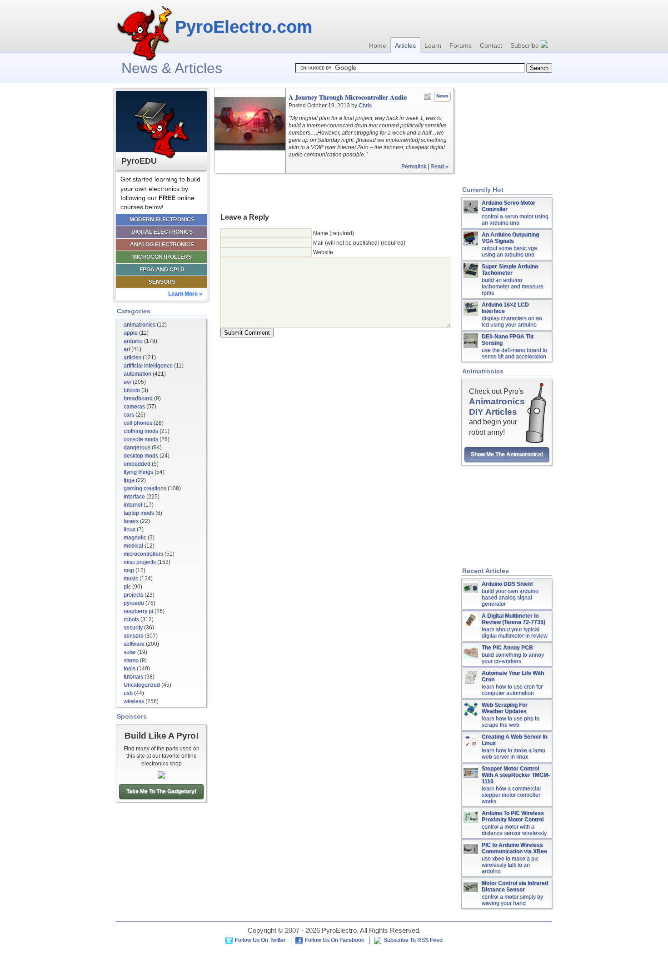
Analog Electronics (162, 244)
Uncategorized (142, 685)
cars (129, 415)
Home (377, 45)
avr (127, 382)
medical (133, 546)
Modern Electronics (162, 219)
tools (129, 668)
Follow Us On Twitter (260, 940)
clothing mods (141, 431)
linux (129, 529)
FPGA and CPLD (162, 270)
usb (128, 693)
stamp (131, 660)
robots (131, 619)
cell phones (138, 423)
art (127, 349)
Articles (405, 45)
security (133, 627)
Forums (460, 45)
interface (134, 496)
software (134, 644)
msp (129, 570)
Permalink (413, 166)
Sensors (162, 282)
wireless (134, 701)
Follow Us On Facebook (334, 940)
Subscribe (525, 45)
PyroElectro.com (243, 26)
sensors (133, 636)
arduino (133, 341)
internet (133, 505)
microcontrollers (143, 554)
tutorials (133, 677)
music (131, 578)
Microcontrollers (162, 257)
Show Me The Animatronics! (507, 454)
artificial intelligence (148, 365)
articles (132, 357)
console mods (141, 439)
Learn (432, 45)
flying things (138, 472)
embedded (137, 464)
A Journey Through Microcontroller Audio (348, 97)
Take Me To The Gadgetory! (161, 791)
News (442, 95)
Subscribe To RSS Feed (413, 940)
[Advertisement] (334, 192)
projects (133, 595)
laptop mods (139, 513)
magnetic (135, 537)
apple (131, 333)
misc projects (140, 562)
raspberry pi (138, 611)
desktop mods (141, 456)
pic (127, 587)
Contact (491, 45)
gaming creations (145, 488)
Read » (439, 166)
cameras (134, 406)
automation (137, 374)
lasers (131, 521)
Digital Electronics (162, 232)
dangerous (137, 447)
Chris (365, 105)
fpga (129, 480)
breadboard (138, 398)
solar (130, 652)
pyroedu (134, 603)
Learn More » (185, 294)
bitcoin (132, 390)
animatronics (139, 325)
